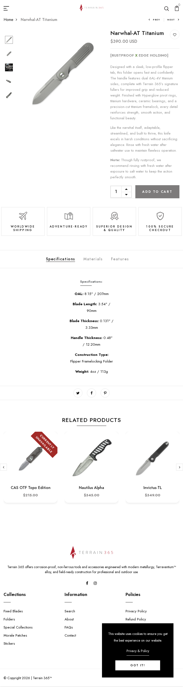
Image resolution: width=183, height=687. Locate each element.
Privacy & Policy (138, 650)
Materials (92, 259)
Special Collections (18, 627)
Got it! (137, 665)
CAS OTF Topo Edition (31, 487)
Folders (9, 619)
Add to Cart (157, 191)
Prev (156, 19)
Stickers (9, 643)
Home (8, 19)
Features (120, 259)
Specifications (60, 259)
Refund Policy (136, 619)
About (69, 619)
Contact (70, 635)
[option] (9, 40)
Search (70, 611)
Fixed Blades (13, 611)
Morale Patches (15, 635)
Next (171, 19)
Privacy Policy (136, 611)
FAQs (69, 627)
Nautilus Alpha (91, 487)
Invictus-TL (152, 487)
